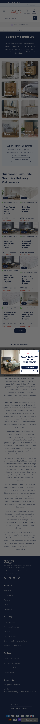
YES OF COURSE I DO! (29, 367)
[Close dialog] (38, 351)
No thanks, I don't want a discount (29, 370)
